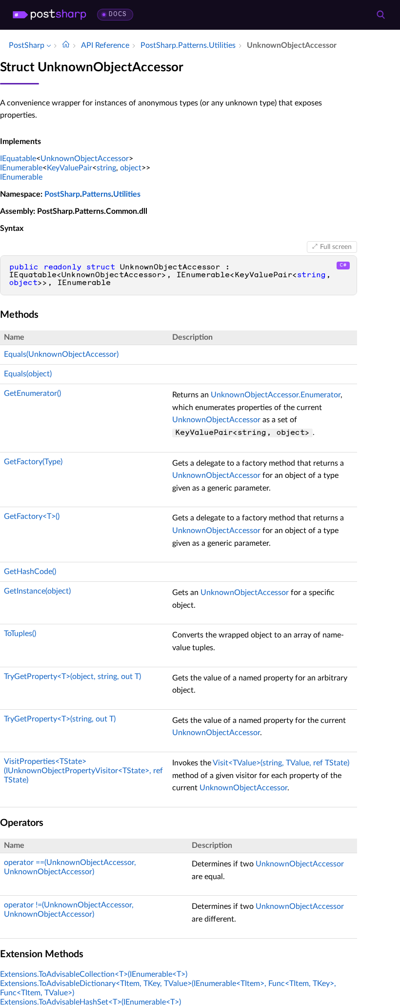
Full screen (336, 247)
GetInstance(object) (37, 591)
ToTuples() (20, 633)
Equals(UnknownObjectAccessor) (61, 354)
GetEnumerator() (32, 393)
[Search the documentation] (380, 14)
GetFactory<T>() (32, 516)
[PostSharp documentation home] (66, 45)
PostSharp (62, 194)
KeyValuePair (69, 168)
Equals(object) (28, 374)
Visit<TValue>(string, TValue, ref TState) (281, 763)
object (130, 168)
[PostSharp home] (49, 14)
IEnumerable (21, 168)
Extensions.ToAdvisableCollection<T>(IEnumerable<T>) (93, 974)
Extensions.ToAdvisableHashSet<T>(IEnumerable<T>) (90, 1002)
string (106, 168)
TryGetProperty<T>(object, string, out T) (72, 676)
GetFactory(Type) (33, 462)
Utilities (126, 194)
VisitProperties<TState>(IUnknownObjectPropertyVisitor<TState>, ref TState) (83, 771)
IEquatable (18, 159)
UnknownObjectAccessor (84, 159)
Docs (118, 14)
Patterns (96, 194)
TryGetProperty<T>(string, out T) (60, 719)
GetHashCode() (30, 571)
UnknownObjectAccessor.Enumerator (275, 395)
